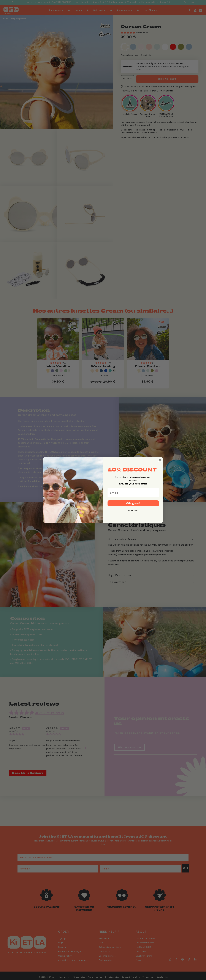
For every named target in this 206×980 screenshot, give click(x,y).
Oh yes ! (133, 503)
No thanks (133, 511)
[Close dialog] (160, 460)
